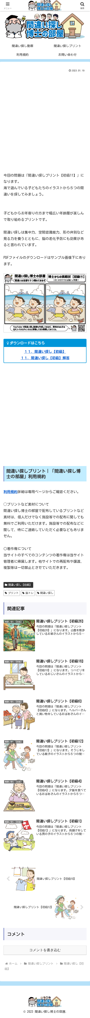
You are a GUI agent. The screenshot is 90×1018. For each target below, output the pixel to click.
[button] (81, 705)
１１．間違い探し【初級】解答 (45, 358)
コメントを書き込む (45, 950)
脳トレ (29, 593)
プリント (13, 593)
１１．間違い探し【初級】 (45, 351)
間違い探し (46, 593)
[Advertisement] (45, 120)
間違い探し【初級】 (20, 584)
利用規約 (10, 492)
